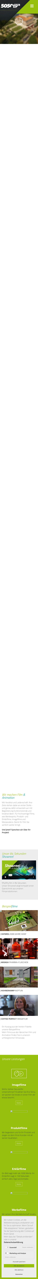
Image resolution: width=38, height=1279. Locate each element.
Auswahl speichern (19, 1262)
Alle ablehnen (19, 1270)
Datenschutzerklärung (13, 1242)
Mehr (19, 1103)
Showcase (8, 1043)
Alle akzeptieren (19, 1266)
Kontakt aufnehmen (13, 838)
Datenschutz (19, 1274)
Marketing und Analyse (18, 1253)
